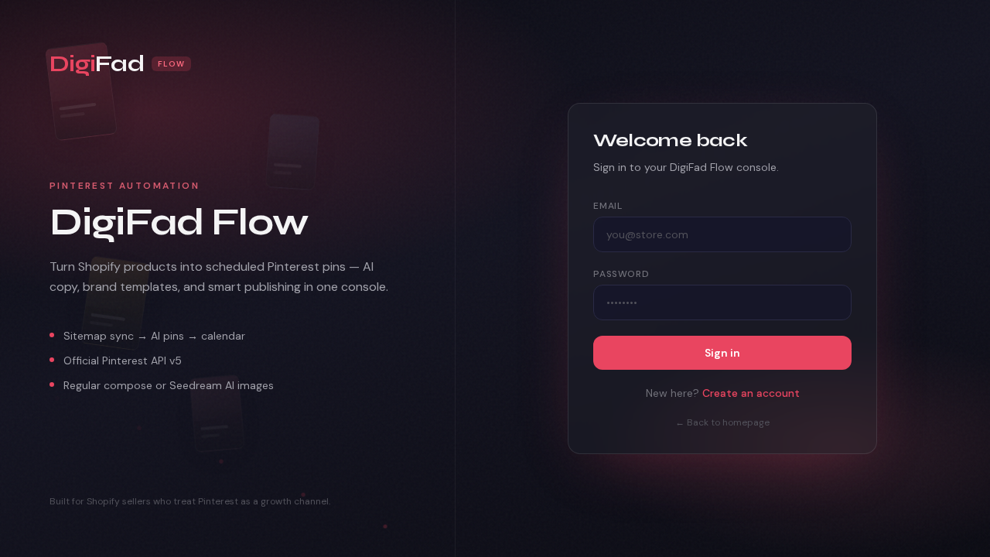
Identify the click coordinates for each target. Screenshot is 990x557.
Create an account (751, 393)
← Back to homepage (722, 422)
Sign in (722, 353)
